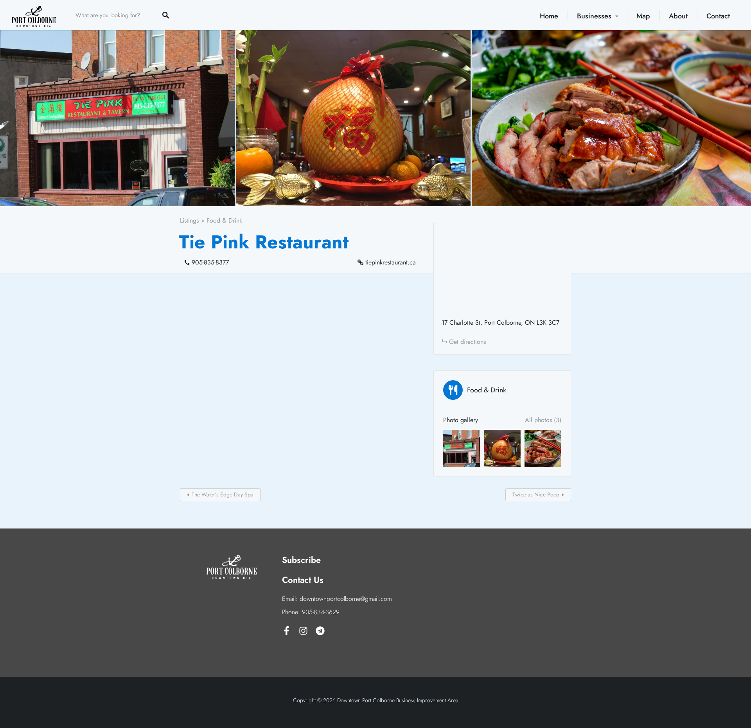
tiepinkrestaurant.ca (390, 262)
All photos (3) (543, 419)
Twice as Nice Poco (535, 494)
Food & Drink (224, 220)
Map (643, 16)
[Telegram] (320, 630)
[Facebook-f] (286, 630)
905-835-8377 (210, 262)
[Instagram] (303, 630)
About (678, 16)
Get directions (467, 341)
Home (549, 16)
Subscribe (301, 560)
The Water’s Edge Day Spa (222, 494)
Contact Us (302, 579)
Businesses (594, 16)
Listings (189, 220)
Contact (718, 16)
